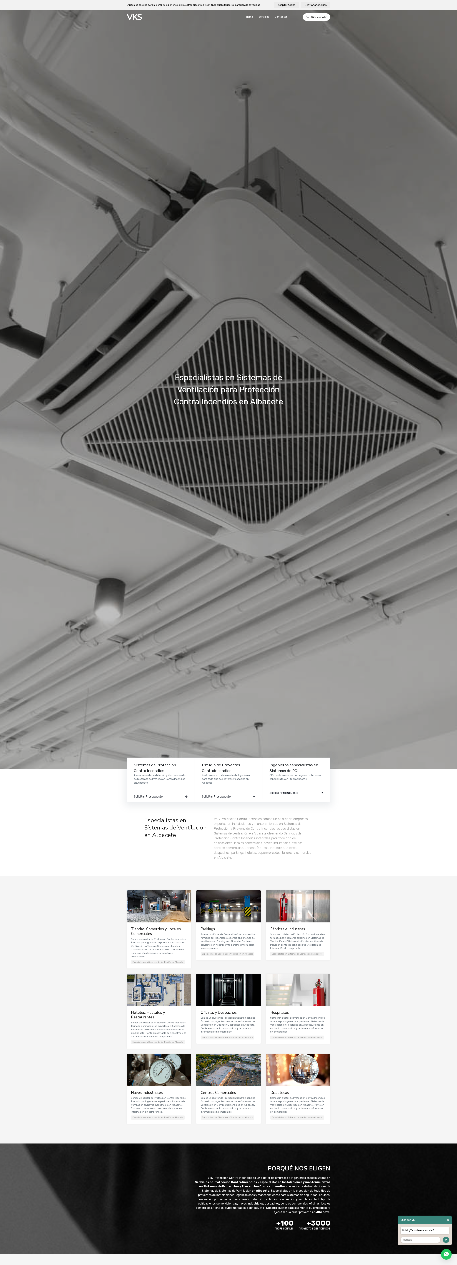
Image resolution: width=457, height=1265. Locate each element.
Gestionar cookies (316, 5)
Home (249, 16)
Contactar (281, 16)
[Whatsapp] (446, 1254)
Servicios (264, 16)
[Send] (446, 1240)
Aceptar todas (286, 5)
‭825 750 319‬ (319, 17)
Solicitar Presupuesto (148, 796)
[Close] (448, 1220)
